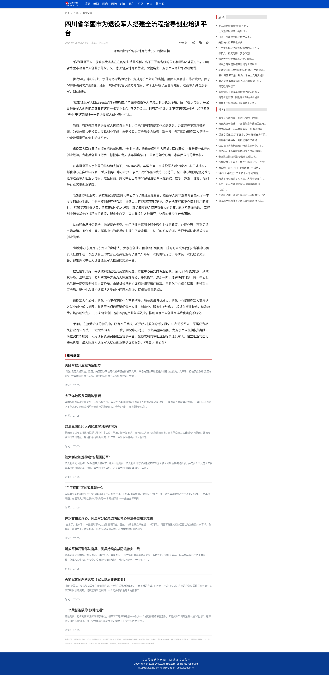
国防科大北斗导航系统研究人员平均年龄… (241, 151)
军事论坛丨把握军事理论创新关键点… (238, 91)
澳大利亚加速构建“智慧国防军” (87, 457)
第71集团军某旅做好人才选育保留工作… (239, 80)
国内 (105, 4)
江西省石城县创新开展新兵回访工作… (238, 47)
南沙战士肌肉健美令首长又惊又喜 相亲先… (241, 200)
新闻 (96, 4)
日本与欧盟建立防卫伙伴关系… (235, 36)
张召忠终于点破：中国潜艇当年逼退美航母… (242, 123)
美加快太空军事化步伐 (230, 42)
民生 (132, 4)
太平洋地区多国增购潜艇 (83, 396)
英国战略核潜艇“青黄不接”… (233, 25)
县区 (140, 4)
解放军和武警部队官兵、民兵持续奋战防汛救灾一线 (102, 549)
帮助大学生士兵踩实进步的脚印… (236, 58)
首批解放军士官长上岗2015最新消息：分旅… (242, 162)
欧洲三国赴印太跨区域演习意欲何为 (91, 426)
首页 (87, 4)
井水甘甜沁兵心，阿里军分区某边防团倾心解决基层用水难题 (109, 518)
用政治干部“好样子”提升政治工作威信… (239, 167)
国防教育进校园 (226, 86)
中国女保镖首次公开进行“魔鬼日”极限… (239, 118)
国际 (114, 4)
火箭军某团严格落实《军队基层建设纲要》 (96, 579)
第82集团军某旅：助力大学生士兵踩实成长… (242, 75)
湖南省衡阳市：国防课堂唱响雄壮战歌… (239, 97)
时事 (123, 4)
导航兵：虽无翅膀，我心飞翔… (235, 53)
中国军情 (87, 13)
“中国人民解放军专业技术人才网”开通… (239, 173)
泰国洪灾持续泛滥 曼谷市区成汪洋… (237, 156)
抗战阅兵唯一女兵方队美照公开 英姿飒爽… (241, 129)
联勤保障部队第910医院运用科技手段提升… (241, 69)
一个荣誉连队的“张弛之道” (84, 610)
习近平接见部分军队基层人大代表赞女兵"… (241, 178)
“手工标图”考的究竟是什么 (84, 487)
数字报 (160, 4)
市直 (149, 4)
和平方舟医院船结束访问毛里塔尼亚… (238, 64)
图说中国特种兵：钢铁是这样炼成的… (238, 140)
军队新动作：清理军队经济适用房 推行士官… (242, 195)
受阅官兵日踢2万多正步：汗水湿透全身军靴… (242, 134)
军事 (76, 13)
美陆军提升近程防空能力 (83, 365)
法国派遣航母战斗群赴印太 (232, 31)
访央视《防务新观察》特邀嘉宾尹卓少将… (241, 145)
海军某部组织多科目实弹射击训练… (237, 102)
